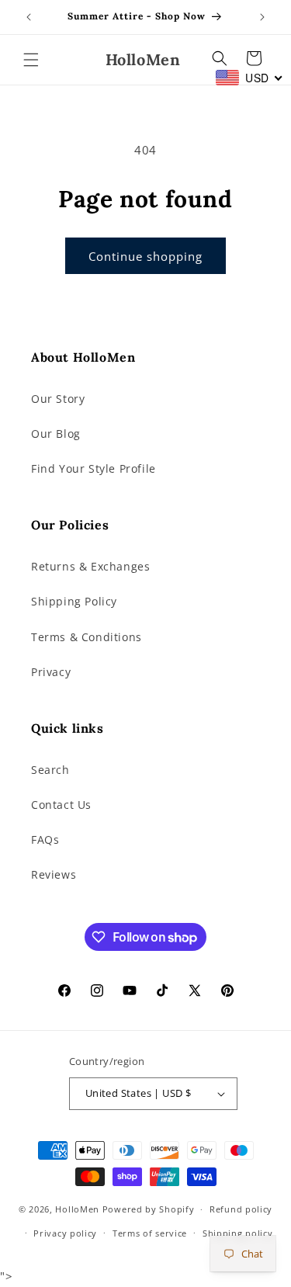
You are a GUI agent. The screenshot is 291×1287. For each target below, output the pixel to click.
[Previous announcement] (29, 17)
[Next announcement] (262, 17)
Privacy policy (65, 1233)
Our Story (58, 398)
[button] (31, 60)
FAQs (45, 839)
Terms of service (150, 1233)
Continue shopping (145, 256)
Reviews (53, 874)
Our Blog (56, 433)
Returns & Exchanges (90, 566)
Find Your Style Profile (93, 468)
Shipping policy (238, 1233)
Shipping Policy (74, 601)
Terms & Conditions (86, 637)
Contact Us (61, 804)
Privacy (51, 671)
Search (50, 769)
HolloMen (77, 1209)
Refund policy (241, 1209)
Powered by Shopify (148, 1209)
